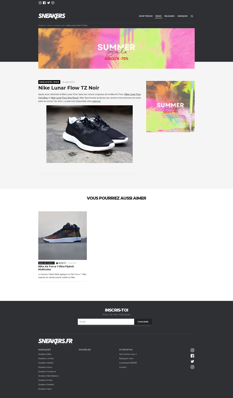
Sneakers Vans (45, 389)
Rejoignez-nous (126, 358)
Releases (169, 16)
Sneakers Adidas (46, 363)
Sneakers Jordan (46, 358)
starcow (96, 101)
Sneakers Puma (45, 380)
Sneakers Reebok (46, 384)
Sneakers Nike (59, 25)
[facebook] (44, 3)
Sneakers (42, 25)
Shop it (62, 263)
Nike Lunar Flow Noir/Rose (64, 97)
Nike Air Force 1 (46, 263)
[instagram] (40, 3)
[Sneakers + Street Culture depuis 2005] (55, 341)
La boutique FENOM (128, 363)
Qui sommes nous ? (128, 354)
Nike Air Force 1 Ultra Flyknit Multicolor (56, 268)
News (158, 16)
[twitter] (48, 3)
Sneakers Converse (47, 371)
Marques (183, 16)
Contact (122, 367)
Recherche (192, 16)
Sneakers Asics (45, 367)
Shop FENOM (146, 16)
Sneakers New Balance (48, 376)
